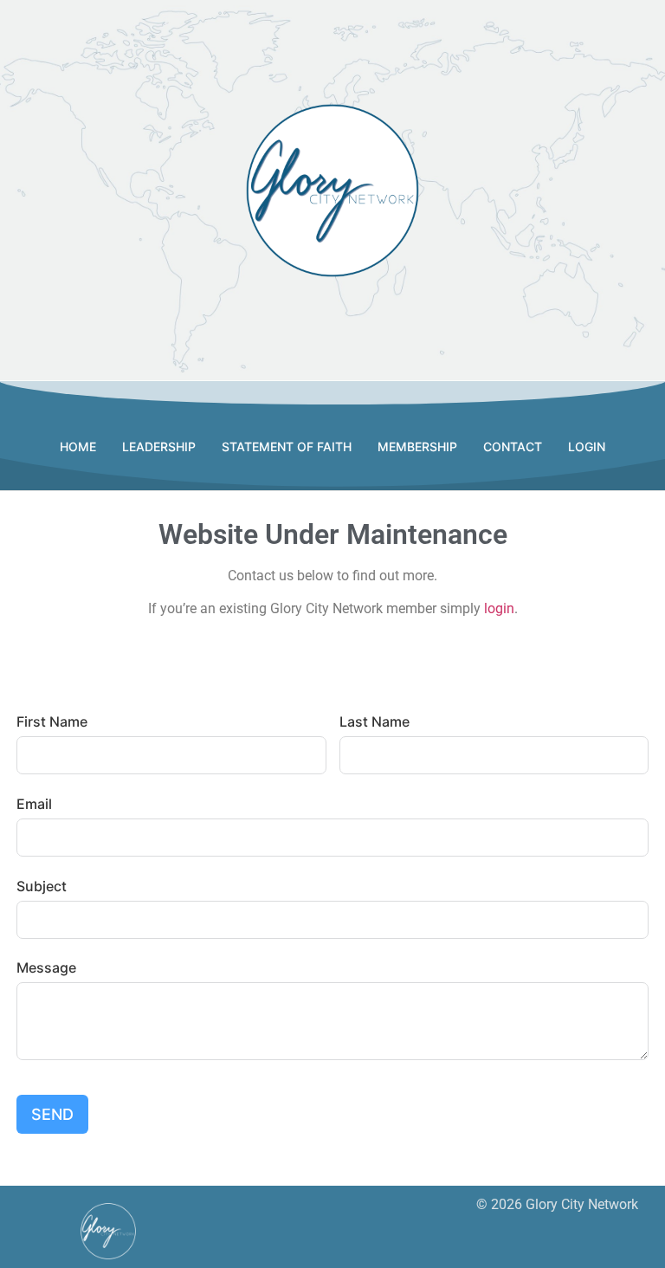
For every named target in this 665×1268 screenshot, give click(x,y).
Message (46, 967)
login (499, 608)
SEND (52, 1114)
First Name (51, 721)
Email (34, 803)
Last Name (374, 721)
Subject (41, 886)
